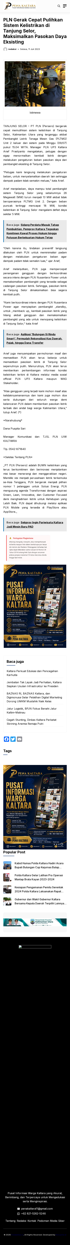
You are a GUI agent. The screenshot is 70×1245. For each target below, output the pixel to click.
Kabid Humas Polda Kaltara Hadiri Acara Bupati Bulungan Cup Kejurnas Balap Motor (39, 867)
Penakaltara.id (17, 1235)
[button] (59, 6)
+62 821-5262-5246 (33, 1213)
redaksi (12, 49)
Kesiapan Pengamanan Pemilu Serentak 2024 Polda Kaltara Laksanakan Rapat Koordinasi (39, 891)
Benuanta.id (61, 1235)
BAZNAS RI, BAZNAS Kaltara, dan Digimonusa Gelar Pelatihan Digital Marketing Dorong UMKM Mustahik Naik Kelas (34, 697)
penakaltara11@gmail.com (37, 1208)
